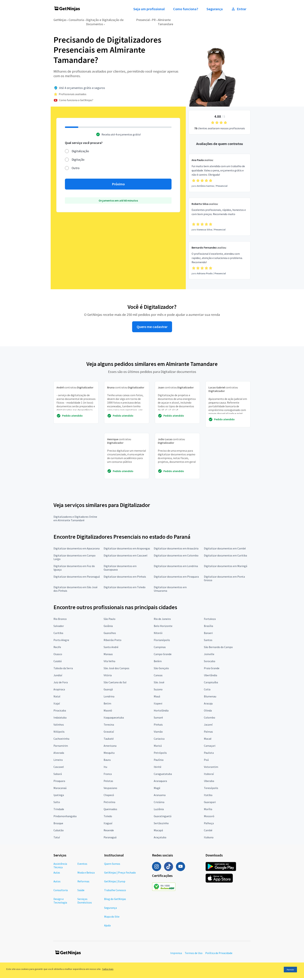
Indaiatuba (59, 717)
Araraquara (160, 781)
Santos (208, 640)
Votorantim (211, 767)
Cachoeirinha (61, 738)
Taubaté (109, 738)
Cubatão (58, 830)
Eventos (82, 863)
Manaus (108, 654)
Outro (76, 168)
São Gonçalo (161, 668)
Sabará (57, 774)
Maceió (108, 710)
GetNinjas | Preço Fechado (120, 872)
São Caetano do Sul (115, 682)
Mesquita (109, 752)
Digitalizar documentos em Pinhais (125, 576)
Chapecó (109, 795)
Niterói (158, 633)
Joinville (209, 654)
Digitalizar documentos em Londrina (176, 566)
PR (154, 20)
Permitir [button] (290, 969)
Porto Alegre (61, 640)
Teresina (109, 724)
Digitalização (80, 151)
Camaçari (209, 745)
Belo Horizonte (163, 626)
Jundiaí (57, 675)
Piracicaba (59, 710)
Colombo (209, 717)
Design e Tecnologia (60, 900)
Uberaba (209, 781)
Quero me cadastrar (152, 326)
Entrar (241, 9)
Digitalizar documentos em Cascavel (125, 555)
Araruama (160, 795)
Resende (109, 830)
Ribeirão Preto (112, 640)
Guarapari (210, 802)
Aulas (56, 872)
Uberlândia (210, 675)
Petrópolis (160, 752)
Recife (57, 647)
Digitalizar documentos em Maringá (225, 566)
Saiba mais (107, 969)
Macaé (207, 738)
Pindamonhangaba (65, 816)
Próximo (118, 184)
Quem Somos (112, 863)
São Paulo (109, 619)
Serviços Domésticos (84, 900)
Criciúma (159, 802)
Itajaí (56, 703)
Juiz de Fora (60, 682)
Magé (157, 788)
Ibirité (157, 767)
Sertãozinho (161, 823)
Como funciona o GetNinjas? (76, 100)
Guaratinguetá (162, 816)
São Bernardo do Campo (218, 647)
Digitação (78, 159)
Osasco (57, 654)
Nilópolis (59, 731)
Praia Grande (211, 668)
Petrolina (109, 802)
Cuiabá (57, 661)
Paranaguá (110, 837)
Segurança (215, 9)
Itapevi (158, 703)
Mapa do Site (111, 916)
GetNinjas (59, 20)
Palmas (208, 731)
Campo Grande (163, 654)
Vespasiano (110, 788)
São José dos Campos (116, 668)
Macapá (158, 830)
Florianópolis (162, 640)
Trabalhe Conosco (115, 890)
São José (159, 682)
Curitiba (58, 633)
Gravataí (109, 731)
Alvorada (58, 752)
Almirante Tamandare (165, 22)
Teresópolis (211, 788)
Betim (107, 703)
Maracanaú (59, 788)
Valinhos (58, 724)
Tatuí (56, 837)
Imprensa (176, 953)
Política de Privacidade (218, 953)
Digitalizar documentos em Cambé (225, 548)
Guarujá (108, 689)
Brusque (58, 823)
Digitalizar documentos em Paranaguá (76, 576)
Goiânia (108, 626)
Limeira (58, 760)
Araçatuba (160, 837)
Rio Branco (60, 619)
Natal (56, 696)
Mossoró (209, 816)
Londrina (109, 696)
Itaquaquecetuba (114, 717)
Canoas (158, 675)
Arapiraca (59, 689)
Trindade (58, 809)
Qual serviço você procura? (84, 143)
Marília (208, 809)
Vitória (108, 675)
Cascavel (58, 767)
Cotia (207, 689)
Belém (158, 661)
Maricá (158, 745)
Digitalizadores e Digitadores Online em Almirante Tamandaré (75, 518)
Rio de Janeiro (162, 619)
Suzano (158, 689)
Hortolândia (161, 710)
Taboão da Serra (63, 668)
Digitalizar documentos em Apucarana (76, 548)
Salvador (58, 626)
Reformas (83, 881)
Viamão (158, 731)
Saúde (80, 890)
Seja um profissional (149, 9)
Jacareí (208, 724)
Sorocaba (209, 661)
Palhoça (209, 823)
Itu (105, 767)
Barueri (208, 633)
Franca (108, 774)
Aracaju (208, 703)
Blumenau (210, 696)
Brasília (208, 626)
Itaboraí (209, 774)
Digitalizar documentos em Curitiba (225, 555)
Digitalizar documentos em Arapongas (127, 548)
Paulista (209, 752)
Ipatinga (58, 795)
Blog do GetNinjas (115, 899)
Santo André (111, 647)
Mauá (157, 696)
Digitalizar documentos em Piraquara (176, 576)
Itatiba (208, 795)
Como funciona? (185, 9)
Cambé (208, 830)
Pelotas (108, 781)
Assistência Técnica (60, 865)
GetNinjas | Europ (114, 881)
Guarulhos (110, 633)
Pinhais (158, 724)
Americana (110, 745)
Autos (57, 881)
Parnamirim (60, 745)
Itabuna (208, 837)
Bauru (107, 760)
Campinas (160, 647)
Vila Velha (109, 661)
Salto (56, 802)
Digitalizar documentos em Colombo (176, 555)
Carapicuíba (211, 682)
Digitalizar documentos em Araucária (176, 548)
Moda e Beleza (86, 872)
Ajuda (107, 925)
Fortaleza (210, 619)
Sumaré (158, 717)
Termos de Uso (193, 953)
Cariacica (159, 738)
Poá (206, 760)
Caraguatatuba (163, 774)
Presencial (143, 20)
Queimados (110, 809)
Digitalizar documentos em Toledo (124, 587)
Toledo (108, 816)
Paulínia (158, 760)
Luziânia (159, 809)
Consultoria (76, 20)
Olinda (208, 710)
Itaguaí (108, 823)
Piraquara (59, 781)
